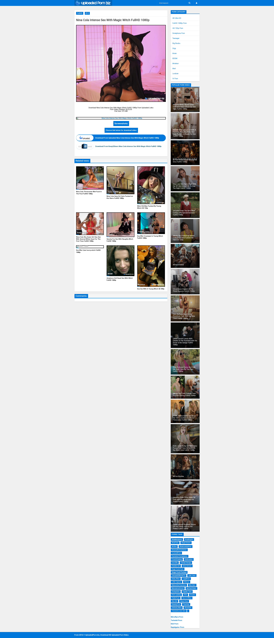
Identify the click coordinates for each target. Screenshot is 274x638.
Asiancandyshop (185, 546)
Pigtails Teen (187, 591)
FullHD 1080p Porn (179, 23)
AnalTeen (175, 543)
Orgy (174, 48)
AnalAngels (189, 539)
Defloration (189, 559)
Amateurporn (177, 539)
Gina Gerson (187, 566)
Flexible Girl (176, 566)
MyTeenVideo (191, 588)
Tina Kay (186, 604)
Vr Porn (175, 78)
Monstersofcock (178, 588)
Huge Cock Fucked (179, 572)
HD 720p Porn (177, 28)
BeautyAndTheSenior (179, 550)
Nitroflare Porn (177, 617)
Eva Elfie (175, 563)
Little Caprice (176, 582)
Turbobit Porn (176, 620)
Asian (174, 53)
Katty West (176, 579)
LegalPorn (186, 579)
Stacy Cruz (184, 601)
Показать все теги (178, 611)
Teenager (175, 38)
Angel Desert (186, 543)
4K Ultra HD (176, 18)
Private (192, 595)
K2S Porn (174, 624)
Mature (186, 582)
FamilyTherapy (186, 563)
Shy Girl (174, 601)
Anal (174, 68)
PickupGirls (176, 591)
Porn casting (176, 595)
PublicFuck (175, 598)
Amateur (175, 63)
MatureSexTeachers (179, 585)
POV (185, 595)
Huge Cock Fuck (177, 569)
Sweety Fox (176, 604)
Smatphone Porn (178, 33)
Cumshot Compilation (179, 556)
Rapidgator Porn (177, 627)
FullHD (79, 13)
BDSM (174, 58)
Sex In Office (186, 598)
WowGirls (188, 608)
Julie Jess (191, 575)
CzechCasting (177, 559)
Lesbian (175, 73)
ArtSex (174, 546)
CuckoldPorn (176, 553)
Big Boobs (176, 43)
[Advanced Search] (189, 3)
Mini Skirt (192, 585)
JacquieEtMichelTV (178, 575)
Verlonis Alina (177, 608)
